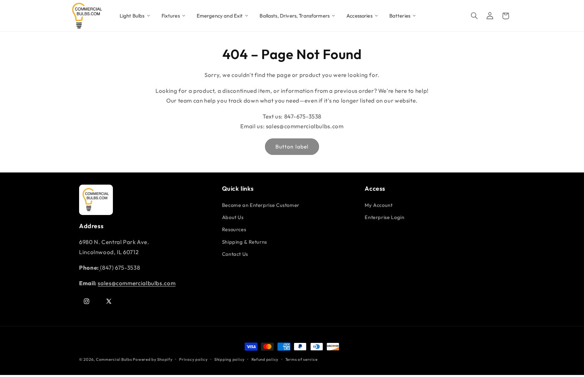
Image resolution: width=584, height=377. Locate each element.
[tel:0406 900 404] (99, 267)
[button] (474, 16)
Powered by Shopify (152, 359)
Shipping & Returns (244, 242)
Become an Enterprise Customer (260, 205)
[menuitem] (135, 15)
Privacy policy (193, 359)
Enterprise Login (384, 217)
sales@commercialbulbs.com (136, 283)
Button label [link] (292, 146)
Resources (234, 229)
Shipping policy (229, 359)
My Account (378, 205)
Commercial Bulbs (114, 359)
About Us (233, 217)
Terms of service (301, 359)
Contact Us (235, 254)
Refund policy (265, 359)
